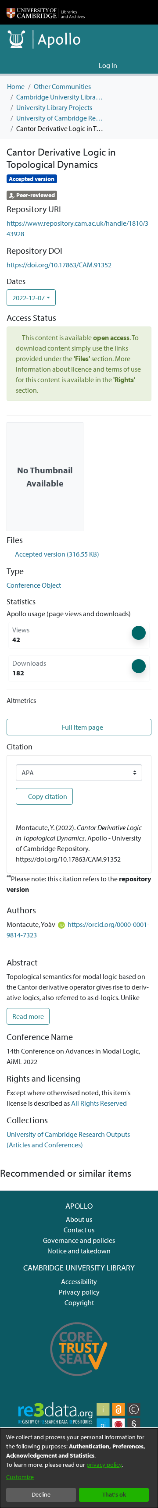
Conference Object (34, 585)
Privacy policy (79, 1292)
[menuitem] (90, 65)
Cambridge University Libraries (60, 96)
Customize (20, 1477)
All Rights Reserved (99, 1103)
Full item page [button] (82, 727)
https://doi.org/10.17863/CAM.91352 (59, 264)
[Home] (46, 12)
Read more (28, 1016)
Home (16, 86)
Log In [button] (108, 65)
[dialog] (79, 1468)
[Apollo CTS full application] (79, 1380)
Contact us (79, 1229)
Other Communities (62, 86)
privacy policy (104, 1465)
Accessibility (79, 1281)
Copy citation (47, 796)
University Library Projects (54, 107)
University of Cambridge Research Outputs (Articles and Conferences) (60, 118)
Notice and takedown (79, 1250)
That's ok (114, 1494)
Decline (41, 1494)
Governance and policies (79, 1240)
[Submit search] (77, 65)
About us (79, 1219)
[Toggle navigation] (139, 65)
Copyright (79, 1302)
